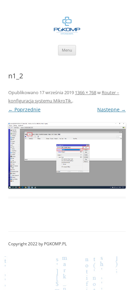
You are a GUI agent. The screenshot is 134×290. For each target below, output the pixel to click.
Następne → (111, 109)
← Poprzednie (24, 109)
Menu (67, 50)
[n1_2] (67, 156)
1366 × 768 (85, 92)
